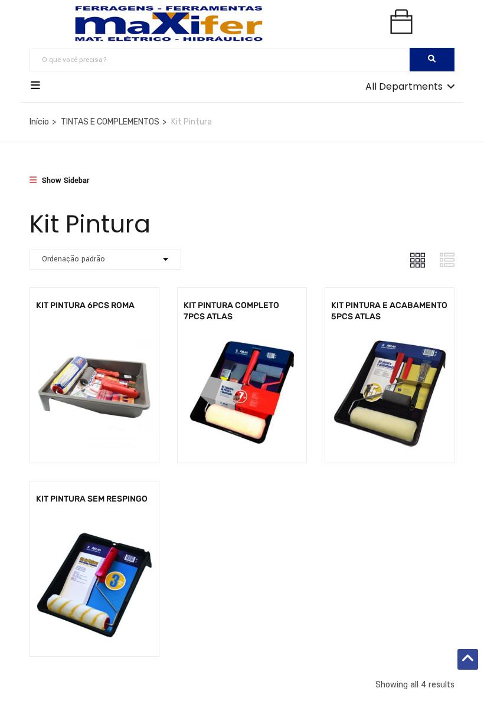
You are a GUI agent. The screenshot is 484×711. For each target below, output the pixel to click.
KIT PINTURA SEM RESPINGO (92, 499)
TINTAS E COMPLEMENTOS (110, 122)
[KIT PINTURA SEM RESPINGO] (94, 536)
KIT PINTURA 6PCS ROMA (85, 305)
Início (39, 122)
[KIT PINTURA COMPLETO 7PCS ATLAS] (242, 342)
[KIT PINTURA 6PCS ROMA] (94, 342)
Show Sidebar (64, 180)
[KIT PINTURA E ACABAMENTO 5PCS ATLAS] (389, 342)
